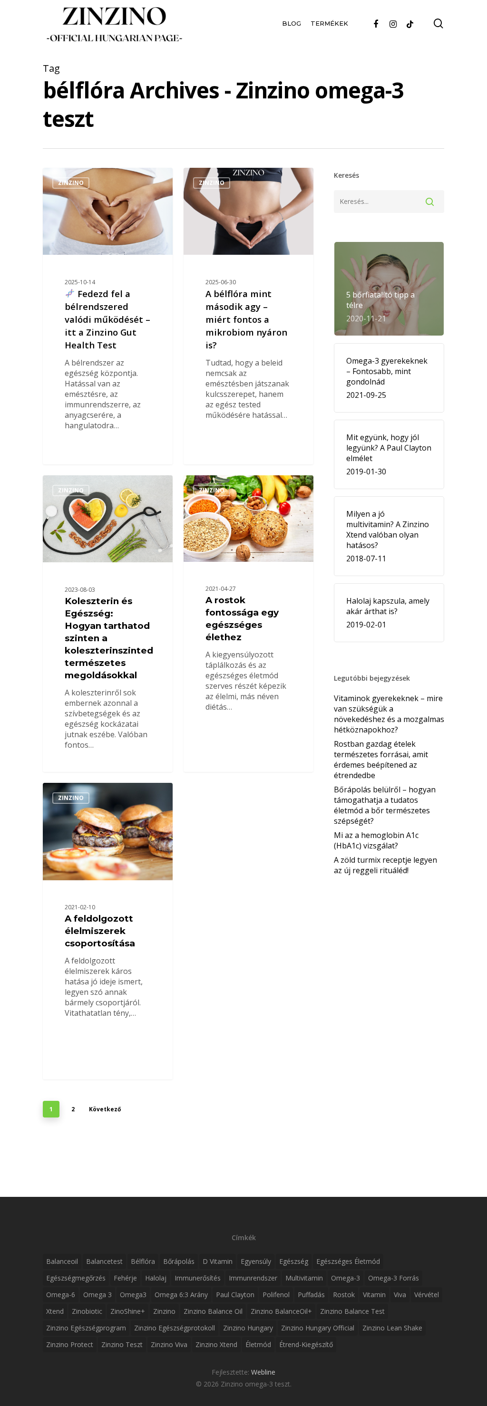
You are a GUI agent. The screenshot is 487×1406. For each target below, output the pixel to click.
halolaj (155, 1277)
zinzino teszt (122, 1344)
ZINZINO (71, 183)
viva (400, 1294)
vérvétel (426, 1294)
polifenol (276, 1294)
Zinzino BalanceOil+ (281, 1311)
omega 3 (97, 1294)
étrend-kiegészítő (306, 1344)
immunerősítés (198, 1277)
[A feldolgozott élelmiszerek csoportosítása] (108, 936)
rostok (344, 1294)
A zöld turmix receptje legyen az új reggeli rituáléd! (385, 865)
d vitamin (218, 1261)
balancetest (104, 1261)
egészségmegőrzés (76, 1277)
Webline (263, 1372)
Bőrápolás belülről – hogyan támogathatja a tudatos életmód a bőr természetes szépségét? (385, 805)
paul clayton (235, 1294)
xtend (55, 1311)
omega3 (133, 1294)
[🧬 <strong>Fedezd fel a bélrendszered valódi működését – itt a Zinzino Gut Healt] (108, 316)
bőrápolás (179, 1261)
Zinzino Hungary (248, 1327)
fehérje (125, 1277)
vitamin (374, 1294)
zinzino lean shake (392, 1327)
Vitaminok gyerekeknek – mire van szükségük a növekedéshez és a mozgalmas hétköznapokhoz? (389, 714)
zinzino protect (69, 1344)
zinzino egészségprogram (86, 1327)
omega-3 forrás (393, 1277)
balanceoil (62, 1261)
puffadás (311, 1294)
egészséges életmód (348, 1261)
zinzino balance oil (213, 1311)
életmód (258, 1344)
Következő (105, 1109)
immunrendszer (253, 1277)
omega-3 (345, 1277)
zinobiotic (87, 1311)
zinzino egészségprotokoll (174, 1327)
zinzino (164, 1311)
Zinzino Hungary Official (317, 1327)
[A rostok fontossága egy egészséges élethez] (248, 623)
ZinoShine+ (127, 1311)
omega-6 (60, 1294)
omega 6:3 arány (181, 1294)
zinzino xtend (216, 1344)
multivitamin (304, 1277)
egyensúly (256, 1261)
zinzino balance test (352, 1311)
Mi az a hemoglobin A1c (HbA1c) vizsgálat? (376, 840)
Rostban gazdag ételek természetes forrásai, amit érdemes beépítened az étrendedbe (381, 759)
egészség (293, 1261)
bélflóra (143, 1261)
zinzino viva (169, 1344)
